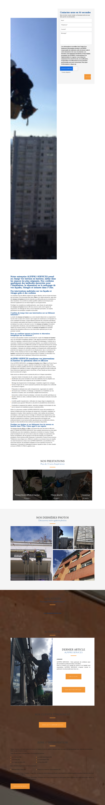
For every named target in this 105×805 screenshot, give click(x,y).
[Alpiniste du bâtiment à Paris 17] (73, 565)
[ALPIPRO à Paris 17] (31, 553)
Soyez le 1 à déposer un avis (52, 724)
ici (75, 64)
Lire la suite (73, 676)
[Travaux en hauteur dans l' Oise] (34, 138)
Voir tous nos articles (73, 689)
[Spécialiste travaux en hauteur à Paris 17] (63, 537)
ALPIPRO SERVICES (73, 652)
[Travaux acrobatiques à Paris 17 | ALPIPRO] (84, 537)
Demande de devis (20, 786)
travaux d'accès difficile (19, 428)
